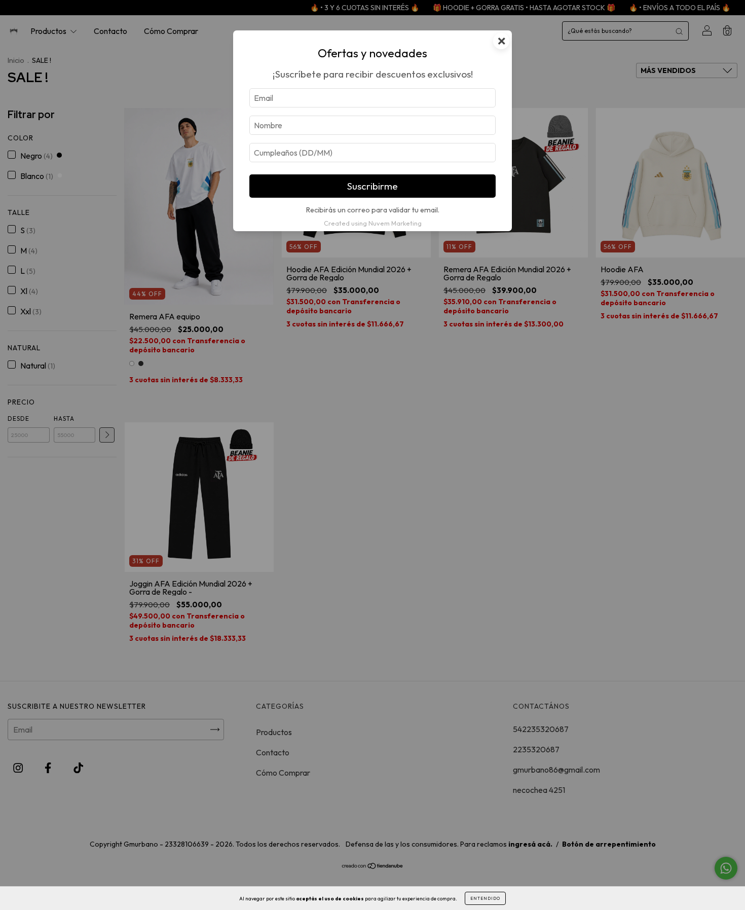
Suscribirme (372, 186)
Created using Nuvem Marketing (373, 223)
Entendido (485, 898)
